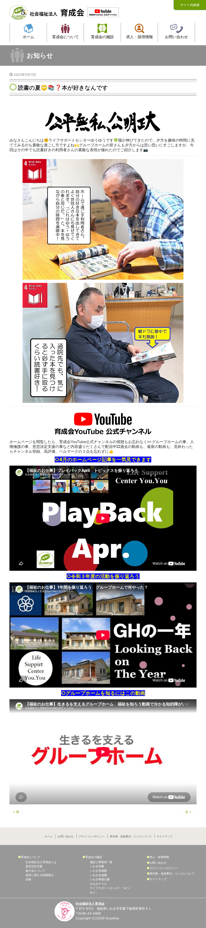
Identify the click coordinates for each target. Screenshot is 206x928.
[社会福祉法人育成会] (47, 11)
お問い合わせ (65, 836)
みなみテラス (98, 883)
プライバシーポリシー (91, 836)
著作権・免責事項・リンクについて (131, 836)
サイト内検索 (190, 5)
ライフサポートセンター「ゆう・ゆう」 (111, 890)
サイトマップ (164, 836)
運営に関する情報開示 (40, 875)
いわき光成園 (98, 875)
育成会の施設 (93, 857)
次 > (188, 812)
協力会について (35, 870)
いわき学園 (97, 866)
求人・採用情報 (159, 857)
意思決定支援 (34, 866)
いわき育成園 (98, 870)
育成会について (30, 857)
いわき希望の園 (100, 879)
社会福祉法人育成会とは (41, 862)
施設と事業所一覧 (101, 862)
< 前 (16, 812)
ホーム (49, 836)
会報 (28, 879)
